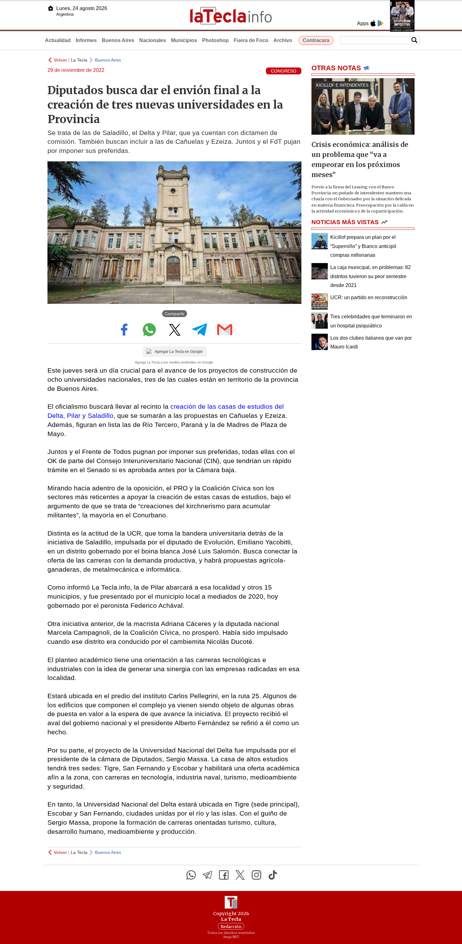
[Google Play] (380, 23)
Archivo (282, 40)
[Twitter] (240, 875)
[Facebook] (224, 875)
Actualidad (58, 40)
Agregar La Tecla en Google (179, 351)
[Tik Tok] (273, 875)
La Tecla (79, 59)
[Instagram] (256, 875)
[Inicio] (50, 8)
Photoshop (215, 40)
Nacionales (152, 40)
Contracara (316, 40)
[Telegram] (207, 875)
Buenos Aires (118, 40)
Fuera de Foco (251, 40)
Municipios (184, 40)
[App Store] (373, 23)
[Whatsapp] (191, 875)
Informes (86, 40)
